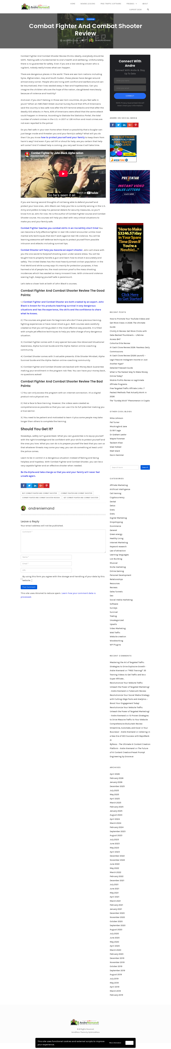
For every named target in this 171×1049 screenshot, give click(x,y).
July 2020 (114, 933)
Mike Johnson (116, 418)
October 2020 (116, 921)
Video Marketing (118, 628)
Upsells (113, 624)
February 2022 (116, 876)
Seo (111, 595)
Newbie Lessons (88, 4)
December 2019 (117, 958)
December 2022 (117, 856)
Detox (112, 505)
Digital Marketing (118, 518)
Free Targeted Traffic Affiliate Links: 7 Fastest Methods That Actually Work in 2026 (128, 392)
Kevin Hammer (117, 455)
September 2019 (117, 970)
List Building (116, 559)
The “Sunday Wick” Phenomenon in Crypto (130, 400)
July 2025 (114, 790)
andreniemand (41, 508)
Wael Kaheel (115, 447)
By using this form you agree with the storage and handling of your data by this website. (63, 578)
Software (114, 604)
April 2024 (115, 819)
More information (115, 1043)
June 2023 (115, 843)
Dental (113, 501)
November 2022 (117, 860)
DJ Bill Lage (115, 430)
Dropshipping (116, 522)
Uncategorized (117, 620)
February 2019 (116, 995)
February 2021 (116, 905)
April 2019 (114, 987)
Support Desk (135, 10)
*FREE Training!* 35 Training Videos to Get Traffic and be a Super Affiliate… (128, 674)
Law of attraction (118, 551)
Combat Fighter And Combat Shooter (76, 493)
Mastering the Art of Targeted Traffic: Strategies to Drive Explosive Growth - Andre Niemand (128, 666)
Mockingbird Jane (118, 426)
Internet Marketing (119, 542)
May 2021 (114, 893)
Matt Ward (115, 451)
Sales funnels (116, 591)
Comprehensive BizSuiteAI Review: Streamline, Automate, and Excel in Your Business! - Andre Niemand (129, 728)
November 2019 (117, 962)
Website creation (118, 636)
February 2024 (116, 827)
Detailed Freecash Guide (121, 368)
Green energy (116, 534)
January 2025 (116, 811)
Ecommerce (115, 526)
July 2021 (114, 884)
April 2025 (115, 798)
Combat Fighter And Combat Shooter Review (85, 30)
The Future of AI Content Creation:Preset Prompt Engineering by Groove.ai (129, 752)
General (113, 530)
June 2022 (115, 864)
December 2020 (117, 913)
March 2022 (115, 872)
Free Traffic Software (111, 4)
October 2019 (116, 966)
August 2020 (116, 929)
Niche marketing (118, 567)
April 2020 (115, 946)
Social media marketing (121, 600)
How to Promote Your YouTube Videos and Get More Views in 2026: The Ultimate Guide (129, 323)
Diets (112, 510)
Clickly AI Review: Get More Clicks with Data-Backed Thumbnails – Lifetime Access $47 (128, 335)
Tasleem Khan (116, 443)
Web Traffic (115, 632)
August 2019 (116, 974)
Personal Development (120, 575)
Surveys (113, 608)
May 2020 (114, 942)
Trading (113, 616)
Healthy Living (116, 538)
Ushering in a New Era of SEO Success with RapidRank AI (130, 736)
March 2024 (115, 823)
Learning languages (119, 555)
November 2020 (117, 917)
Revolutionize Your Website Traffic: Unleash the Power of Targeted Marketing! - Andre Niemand (129, 687)
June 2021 (114, 888)
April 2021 (114, 897)
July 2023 (114, 839)
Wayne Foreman (117, 438)
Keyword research (118, 546)
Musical (114, 563)
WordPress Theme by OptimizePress (85, 1032)
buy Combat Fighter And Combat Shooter (39, 493)
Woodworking (116, 641)
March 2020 (115, 950)
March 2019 (115, 991)
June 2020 (115, 938)
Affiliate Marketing (119, 485)
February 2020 (116, 954)
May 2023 (114, 848)
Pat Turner (114, 422)
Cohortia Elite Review (120, 343)
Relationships (116, 579)
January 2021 (116, 909)
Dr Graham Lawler (118, 434)
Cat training (115, 493)
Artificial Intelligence (120, 489)
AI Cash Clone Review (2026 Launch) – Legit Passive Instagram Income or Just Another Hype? (128, 359)
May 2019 (114, 983)
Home (72, 4)
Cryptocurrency (117, 497)
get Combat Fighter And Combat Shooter (81, 498)
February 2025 (116, 807)
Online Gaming (117, 571)
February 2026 (116, 778)
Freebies (130, 4)
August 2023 (116, 835)
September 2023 (117, 831)
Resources (115, 583)
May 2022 (114, 868)
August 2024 (116, 815)
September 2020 (117, 925)
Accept (129, 1043)
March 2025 (115, 802)
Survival (90, 19)
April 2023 (115, 852)
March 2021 (115, 901)
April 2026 (115, 774)
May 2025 (114, 794)
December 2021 (117, 880)
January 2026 (116, 782)
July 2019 (114, 978)
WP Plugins (115, 645)
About (145, 4)
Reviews (80, 19)
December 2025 (117, 786)
